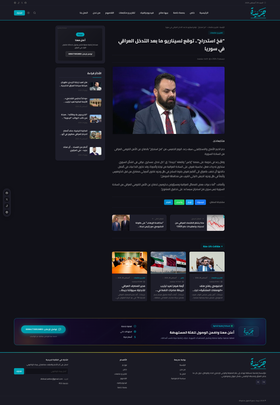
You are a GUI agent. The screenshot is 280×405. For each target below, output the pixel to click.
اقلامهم (109, 13)
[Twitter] (22, 3)
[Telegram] (15, 3)
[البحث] (34, 12)
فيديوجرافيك (147, 13)
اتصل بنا (84, 13)
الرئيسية (204, 13)
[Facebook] (25, 3)
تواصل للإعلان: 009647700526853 (80, 53)
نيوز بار (124, 365)
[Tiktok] (19, 3)
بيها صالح (163, 13)
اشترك (19, 13)
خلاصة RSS (63, 383)
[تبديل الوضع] (28, 12)
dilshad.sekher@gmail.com (54, 379)
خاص (192, 13)
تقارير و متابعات (127, 13)
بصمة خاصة (179, 13)
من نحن (96, 13)
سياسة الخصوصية (178, 378)
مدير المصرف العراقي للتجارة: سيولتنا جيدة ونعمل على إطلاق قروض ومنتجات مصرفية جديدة (131, 292)
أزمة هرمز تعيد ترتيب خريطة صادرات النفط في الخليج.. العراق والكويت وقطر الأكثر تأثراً (171, 292)
